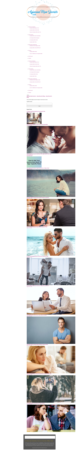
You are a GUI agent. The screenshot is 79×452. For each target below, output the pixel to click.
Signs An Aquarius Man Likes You (35, 66)
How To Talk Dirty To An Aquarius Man (36, 53)
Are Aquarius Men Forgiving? (34, 37)
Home (26, 440)
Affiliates (48, 440)
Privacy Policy (44, 440)
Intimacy (29, 50)
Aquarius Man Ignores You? (34, 62)
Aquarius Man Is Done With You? (35, 47)
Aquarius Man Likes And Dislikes (35, 35)
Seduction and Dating (31, 26)
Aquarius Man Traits (33, 76)
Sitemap (51, 440)
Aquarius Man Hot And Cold (34, 64)
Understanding (30, 34)
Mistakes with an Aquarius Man (35, 45)
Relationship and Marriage (32, 44)
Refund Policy (34, 440)
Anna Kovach (30, 56)
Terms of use (39, 440)
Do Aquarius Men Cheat (34, 74)
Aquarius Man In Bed (33, 51)
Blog (28, 440)
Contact (29, 58)
